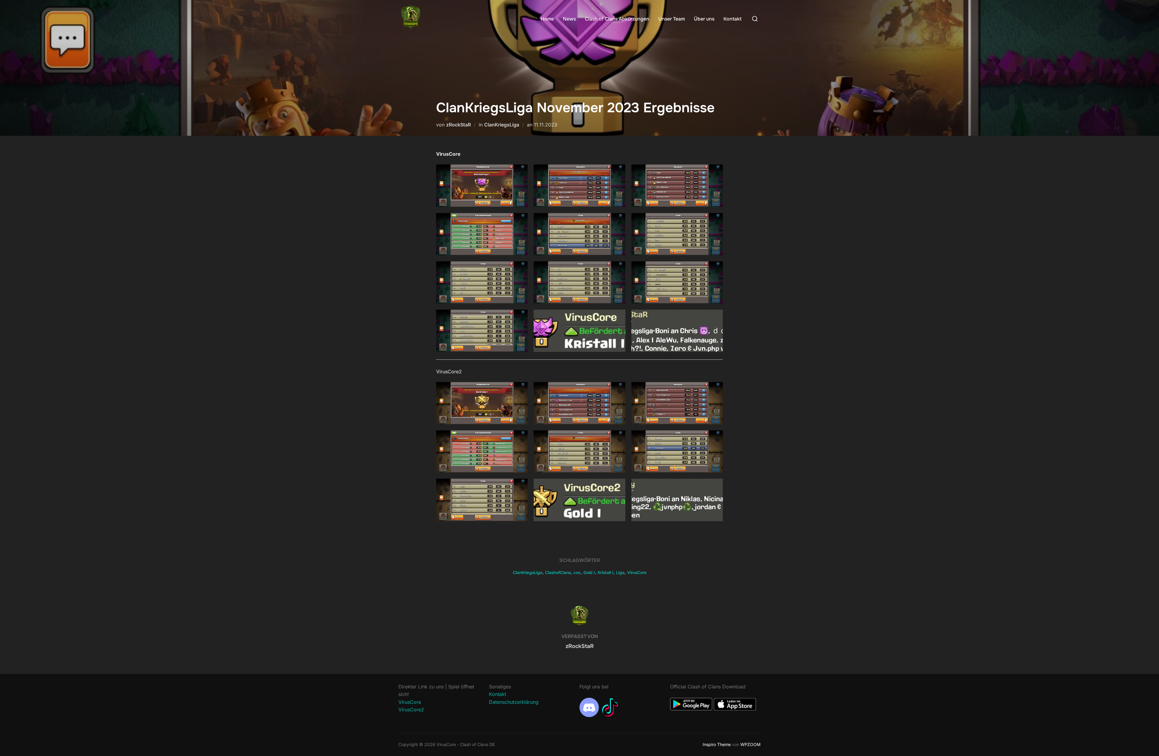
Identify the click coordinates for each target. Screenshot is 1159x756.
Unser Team (671, 19)
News (569, 19)
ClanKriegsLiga (501, 125)
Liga (620, 572)
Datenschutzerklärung (513, 702)
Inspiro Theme (717, 744)
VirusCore (637, 572)
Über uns (704, 19)
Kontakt (732, 19)
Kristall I (605, 572)
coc (577, 572)
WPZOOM (750, 744)
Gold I (589, 572)
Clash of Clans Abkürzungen (617, 19)
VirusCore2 (411, 710)
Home (547, 19)
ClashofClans (558, 572)
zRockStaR (458, 125)
